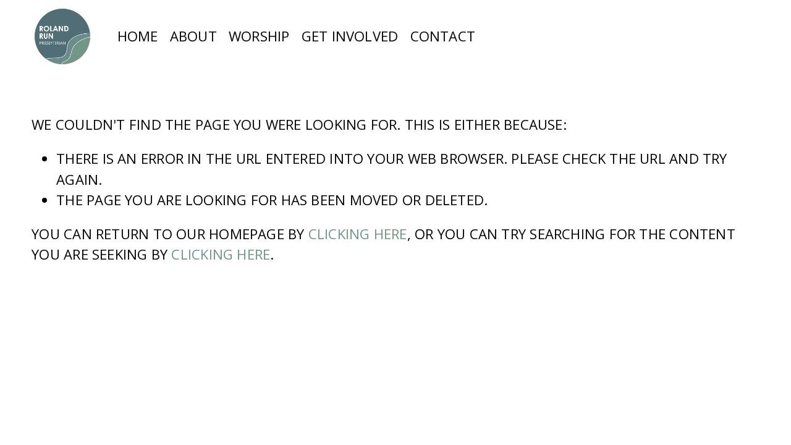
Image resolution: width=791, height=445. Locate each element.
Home (137, 36)
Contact (443, 36)
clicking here (357, 233)
